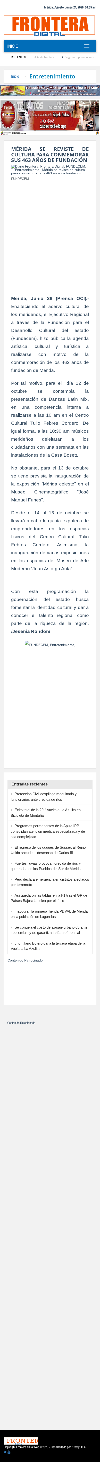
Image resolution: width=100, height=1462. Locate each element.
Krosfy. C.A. (79, 1447)
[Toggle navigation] (86, 46)
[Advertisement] (50, 235)
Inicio (12, 46)
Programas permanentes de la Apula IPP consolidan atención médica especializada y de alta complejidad (48, 831)
